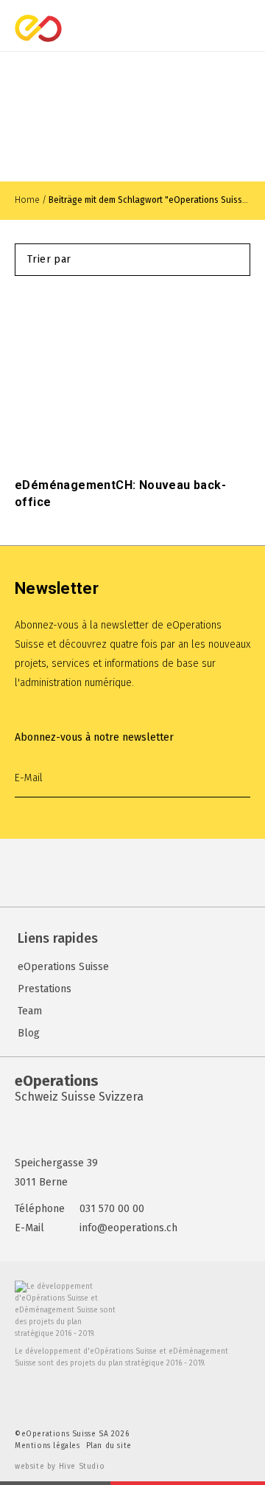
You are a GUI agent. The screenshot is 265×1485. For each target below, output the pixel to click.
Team (30, 1011)
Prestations (44, 989)
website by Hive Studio (60, 1466)
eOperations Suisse (63, 966)
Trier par (49, 259)
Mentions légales (47, 1445)
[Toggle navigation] (251, 28)
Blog (29, 1033)
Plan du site (109, 1445)
